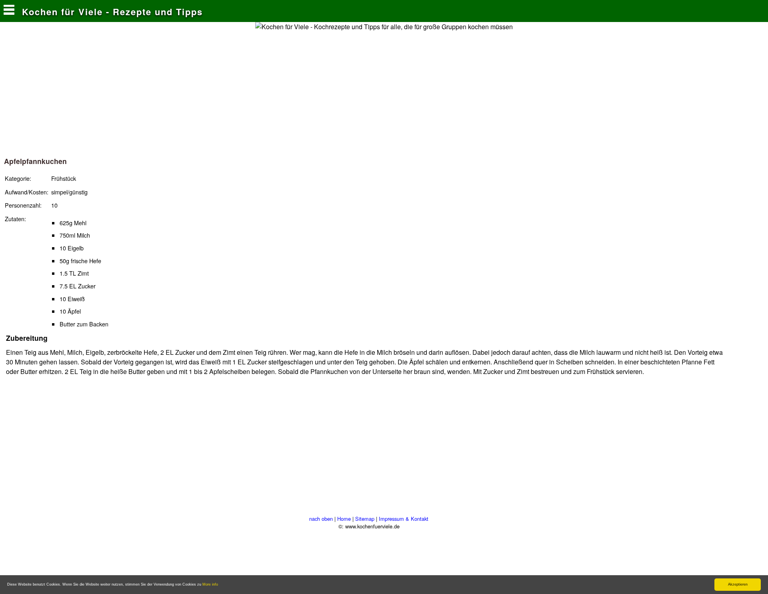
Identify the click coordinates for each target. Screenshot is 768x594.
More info (210, 584)
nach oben (321, 518)
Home (344, 518)
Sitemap (364, 518)
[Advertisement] (384, 92)
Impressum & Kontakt (403, 518)
